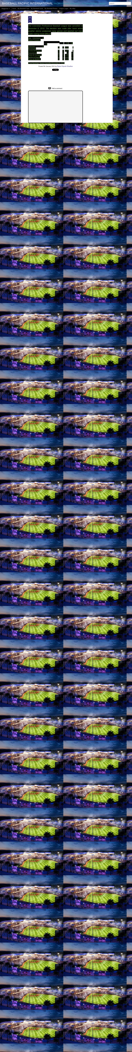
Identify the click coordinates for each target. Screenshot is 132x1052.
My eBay (72, 8)
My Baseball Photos (51, 8)
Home (14, 8)
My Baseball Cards (37, 8)
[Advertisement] (94, 49)
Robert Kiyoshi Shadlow (65, 66)
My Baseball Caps (23, 8)
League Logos (63, 8)
